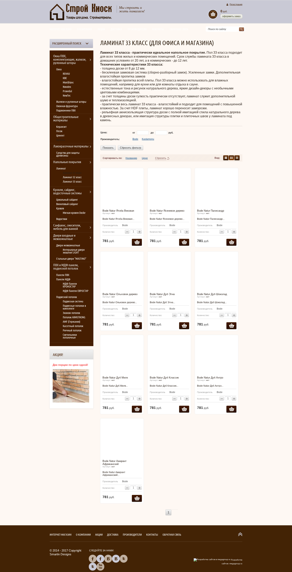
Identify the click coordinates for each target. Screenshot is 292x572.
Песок (59, 131)
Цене (145, 158)
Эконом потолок (71, 313)
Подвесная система (73, 301)
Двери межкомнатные (68, 245)
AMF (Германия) (71, 321)
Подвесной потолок (66, 297)
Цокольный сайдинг (67, 199)
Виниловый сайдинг (67, 204)
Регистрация (236, 4)
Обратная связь (179, 29)
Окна (59, 69)
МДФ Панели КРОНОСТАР (70, 285)
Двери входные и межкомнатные (64, 237)
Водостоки (61, 219)
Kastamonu (148, 139)
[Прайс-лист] (237, 157)
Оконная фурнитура (67, 106)
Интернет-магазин (61, 29)
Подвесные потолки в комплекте (74, 307)
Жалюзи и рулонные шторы (71, 102)
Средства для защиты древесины (67, 154)
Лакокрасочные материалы (70, 146)
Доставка (116, 29)
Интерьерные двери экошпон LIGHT (74, 251)
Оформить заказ (231, 16)
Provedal (67, 91)
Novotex (67, 87)
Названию (131, 158)
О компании (84, 29)
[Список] (225, 157)
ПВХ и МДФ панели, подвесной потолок (65, 267)
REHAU (66, 73)
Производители (137, 29)
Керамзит (61, 127)
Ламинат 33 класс (72, 181)
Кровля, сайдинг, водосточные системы (67, 191)
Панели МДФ (63, 279)
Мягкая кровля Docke (74, 213)
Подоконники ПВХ (66, 110)
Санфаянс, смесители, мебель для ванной (67, 227)
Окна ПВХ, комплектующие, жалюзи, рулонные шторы (69, 59)
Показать (108, 147)
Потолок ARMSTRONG (74, 317)
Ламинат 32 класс (72, 177)
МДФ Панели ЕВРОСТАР (75, 291)
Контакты (158, 29)
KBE (65, 78)
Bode (135, 139)
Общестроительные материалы (65, 118)
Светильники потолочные (70, 336)
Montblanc (68, 82)
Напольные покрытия (67, 162)
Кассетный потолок (73, 326)
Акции (101, 29)
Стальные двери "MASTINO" (71, 258)
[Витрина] (231, 157)
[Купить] (137, 242)
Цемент (60, 135)
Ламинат (61, 168)
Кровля (60, 208)
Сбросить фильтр (130, 147)
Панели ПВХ (62, 275)
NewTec (67, 95)
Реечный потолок (72, 330)
